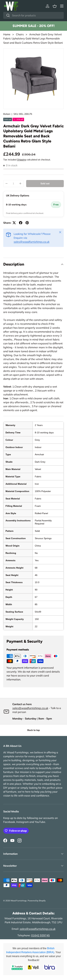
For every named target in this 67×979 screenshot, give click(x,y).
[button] (54, 6)
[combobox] (33, 15)
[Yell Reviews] (33, 967)
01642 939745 (40, 935)
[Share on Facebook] (20, 222)
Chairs (20, 34)
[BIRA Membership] (49, 967)
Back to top (33, 730)
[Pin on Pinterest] (27, 222)
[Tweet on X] (14, 222)
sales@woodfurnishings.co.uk (31, 241)
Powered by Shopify (37, 900)
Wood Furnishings (18, 900)
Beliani (6, 114)
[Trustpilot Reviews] (17, 967)
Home (6, 34)
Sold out (44, 183)
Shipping (21, 159)
